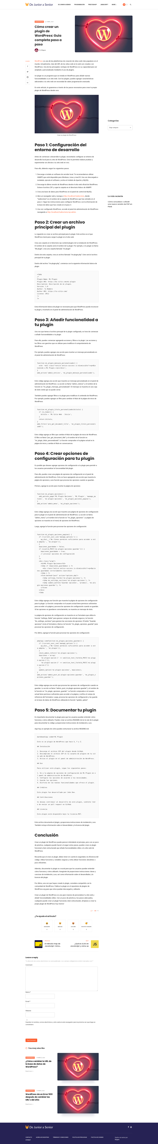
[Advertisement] (120, 87)
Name (28, 992)
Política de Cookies (97, 1137)
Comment (29, 965)
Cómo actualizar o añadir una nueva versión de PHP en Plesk (120, 204)
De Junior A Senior (64, 4)
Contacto (29, 1137)
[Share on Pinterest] (28, 77)
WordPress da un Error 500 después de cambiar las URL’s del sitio (39, 1097)
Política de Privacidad (79, 1137)
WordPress (39, 21)
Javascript (104, 4)
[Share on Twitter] (28, 72)
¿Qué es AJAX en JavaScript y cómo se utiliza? (79, 945)
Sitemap (28, 1140)
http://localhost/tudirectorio (74, 196)
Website (28, 1011)
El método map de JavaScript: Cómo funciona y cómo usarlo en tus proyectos (52, 945)
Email (28, 1001)
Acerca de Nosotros (42, 1137)
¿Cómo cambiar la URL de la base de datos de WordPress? (38, 1064)
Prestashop (92, 4)
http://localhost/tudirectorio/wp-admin (61, 212)
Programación (79, 4)
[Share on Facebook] (28, 66)
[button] (47, 926)
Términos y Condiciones (60, 1137)
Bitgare (43, 50)
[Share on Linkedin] (28, 82)
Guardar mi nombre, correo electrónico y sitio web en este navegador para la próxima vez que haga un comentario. (60, 1023)
